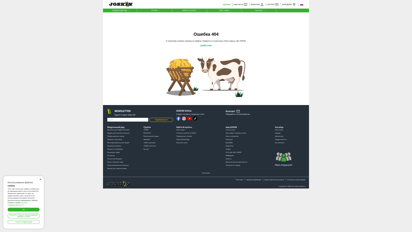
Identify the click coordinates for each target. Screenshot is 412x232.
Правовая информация (253, 180)
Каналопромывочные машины (118, 165)
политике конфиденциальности (17, 203)
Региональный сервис (151, 136)
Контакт (271, 4)
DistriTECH (147, 133)
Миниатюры (279, 136)
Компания (229, 139)
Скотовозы (111, 156)
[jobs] (283, 160)
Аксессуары (279, 130)
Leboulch (146, 139)
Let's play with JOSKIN (233, 152)
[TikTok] (195, 118)
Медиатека (229, 146)
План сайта (239, 180)
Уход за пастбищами (114, 159)
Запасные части (182, 143)
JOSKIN (145, 130)
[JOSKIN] (206, 104)
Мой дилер (287, 4)
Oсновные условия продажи (296, 180)
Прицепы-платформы (115, 149)
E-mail (110, 120)
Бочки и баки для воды (115, 162)
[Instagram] (184, 118)
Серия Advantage (182, 139)
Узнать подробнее (23, 222)
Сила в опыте (230, 130)
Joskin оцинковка (149, 143)
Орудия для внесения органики (118, 133)
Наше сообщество (232, 136)
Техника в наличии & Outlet (186, 133)
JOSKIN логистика (149, 146)
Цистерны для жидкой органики (118, 130)
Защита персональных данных (274, 180)
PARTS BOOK (238, 4)
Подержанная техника (184, 136)
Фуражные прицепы (114, 146)
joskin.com (206, 45)
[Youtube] (189, 118)
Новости (228, 159)
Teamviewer (206, 173)
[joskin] (120, 6)
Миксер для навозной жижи (117, 168)
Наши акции (180, 130)
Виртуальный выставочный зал (236, 162)
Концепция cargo (113, 152)
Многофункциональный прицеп (118, 143)
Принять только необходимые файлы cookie (23, 216)
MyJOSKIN (226, 4)
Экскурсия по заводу (233, 165)
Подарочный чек (281, 139)
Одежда (278, 133)
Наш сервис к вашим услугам (236, 133)
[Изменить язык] (301, 4)
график (228, 149)
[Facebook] (178, 118)
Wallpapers (230, 156)
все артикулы (279, 143)
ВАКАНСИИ (255, 4)
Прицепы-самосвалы (114, 139)
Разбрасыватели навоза (115, 136)
